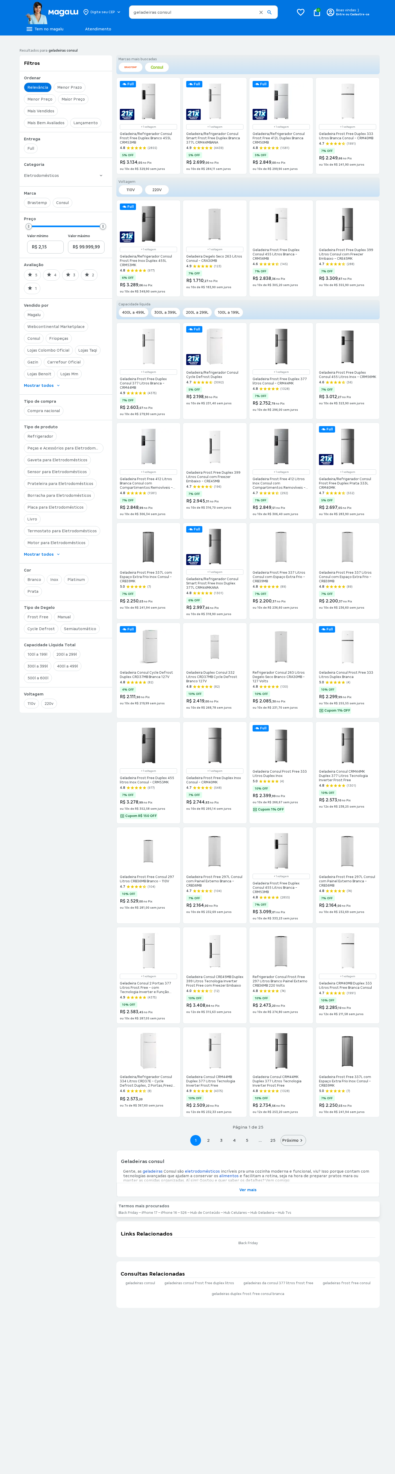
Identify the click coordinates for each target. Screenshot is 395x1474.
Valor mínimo (37, 236)
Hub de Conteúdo (205, 1213)
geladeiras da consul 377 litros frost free (278, 1283)
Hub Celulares (235, 1213)
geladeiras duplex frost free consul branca (248, 1294)
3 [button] (221, 1140)
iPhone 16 (169, 1213)
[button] (261, 12)
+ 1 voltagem (148, 127)
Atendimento (98, 29)
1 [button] (196, 1140)
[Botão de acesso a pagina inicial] (52, 12)
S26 (184, 1213)
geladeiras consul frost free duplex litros (199, 1283)
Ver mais (248, 1190)
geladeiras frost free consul (347, 1283)
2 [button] (208, 1140)
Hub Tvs (284, 1213)
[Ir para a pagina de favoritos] (301, 12)
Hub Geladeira (262, 1213)
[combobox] (203, 12)
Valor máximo (79, 236)
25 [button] (272, 1140)
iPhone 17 (149, 1213)
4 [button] (234, 1140)
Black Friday (128, 1213)
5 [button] (247, 1140)
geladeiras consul (140, 1283)
